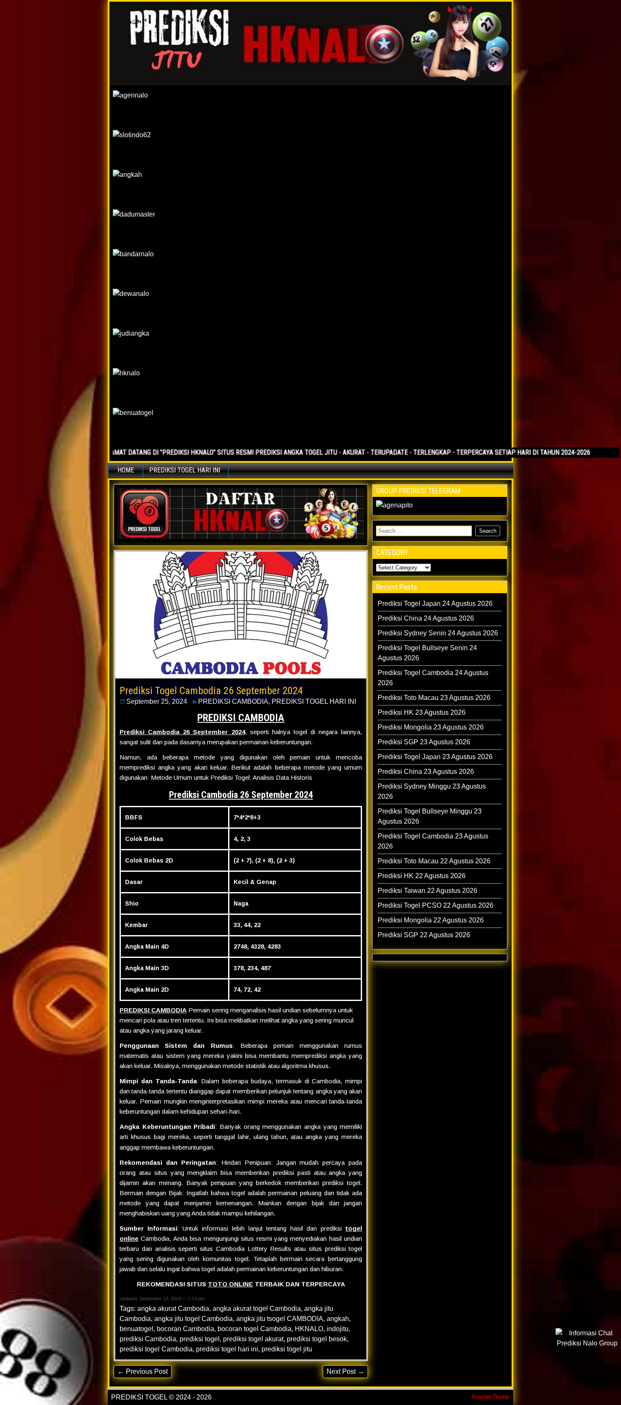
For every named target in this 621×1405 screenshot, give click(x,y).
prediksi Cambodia (148, 1339)
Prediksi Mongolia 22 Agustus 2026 (431, 920)
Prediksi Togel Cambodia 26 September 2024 (211, 691)
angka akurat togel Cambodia (256, 1308)
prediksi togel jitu (286, 1349)
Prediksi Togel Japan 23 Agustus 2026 (435, 756)
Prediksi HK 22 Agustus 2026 (422, 875)
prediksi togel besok (317, 1339)
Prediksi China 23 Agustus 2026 (426, 771)
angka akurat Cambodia (173, 1308)
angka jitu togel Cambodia (193, 1318)
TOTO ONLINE (230, 1284)
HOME (125, 470)
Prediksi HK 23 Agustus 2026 (422, 712)
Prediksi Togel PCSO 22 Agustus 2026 (435, 905)
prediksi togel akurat (253, 1339)
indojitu (338, 1328)
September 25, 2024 (156, 701)
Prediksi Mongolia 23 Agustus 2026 (431, 727)
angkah (338, 1318)
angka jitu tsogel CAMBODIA (279, 1318)
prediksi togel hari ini (227, 1349)
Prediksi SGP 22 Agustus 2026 (424, 934)
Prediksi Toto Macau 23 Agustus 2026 (434, 697)
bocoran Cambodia (185, 1328)
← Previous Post (142, 1371)
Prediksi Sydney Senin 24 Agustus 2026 (438, 633)
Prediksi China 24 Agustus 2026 (426, 618)
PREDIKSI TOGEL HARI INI (184, 470)
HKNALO (309, 1328)
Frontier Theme (490, 1397)
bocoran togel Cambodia (254, 1328)
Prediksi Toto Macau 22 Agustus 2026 (434, 861)
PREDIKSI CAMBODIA (233, 701)
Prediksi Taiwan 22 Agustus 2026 (427, 890)
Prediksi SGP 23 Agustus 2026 (424, 742)
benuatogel (136, 1328)
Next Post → (345, 1371)
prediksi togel (200, 1339)
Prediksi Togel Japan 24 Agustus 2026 (435, 603)
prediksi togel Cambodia (156, 1349)
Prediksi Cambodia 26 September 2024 (182, 731)
